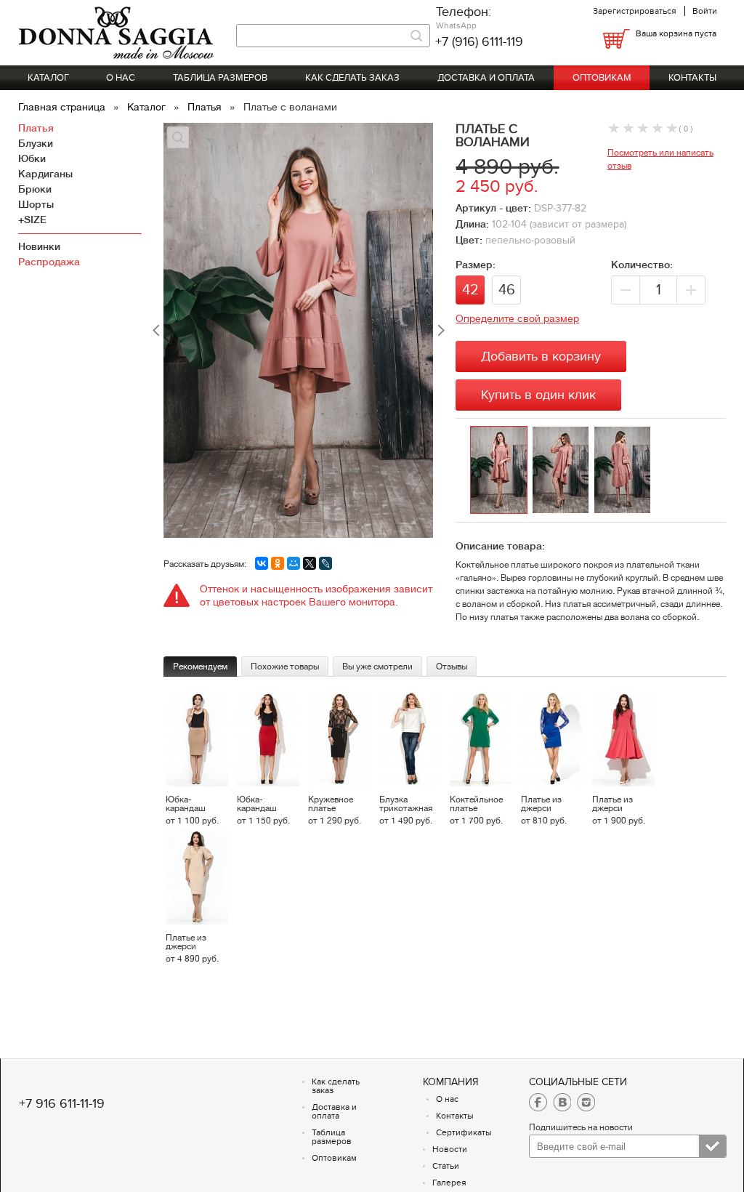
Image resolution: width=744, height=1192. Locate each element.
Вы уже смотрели (377, 666)
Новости (449, 1149)
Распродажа (49, 262)
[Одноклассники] (277, 563)
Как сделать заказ (352, 78)
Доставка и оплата (486, 78)
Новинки (39, 246)
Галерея (449, 1182)
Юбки (32, 158)
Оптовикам (602, 78)
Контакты (692, 78)
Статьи (445, 1166)
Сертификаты (464, 1132)
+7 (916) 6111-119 (479, 41)
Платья (206, 107)
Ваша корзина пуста (676, 33)
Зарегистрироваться (634, 11)
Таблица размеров (220, 78)
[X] (309, 563)
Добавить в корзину (541, 356)
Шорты (36, 204)
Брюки (35, 189)
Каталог (48, 78)
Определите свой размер (517, 318)
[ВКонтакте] (261, 563)
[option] (501, 470)
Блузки (35, 143)
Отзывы (451, 666)
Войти (704, 11)
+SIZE (32, 219)
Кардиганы (45, 174)
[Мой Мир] (293, 563)
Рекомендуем (200, 666)
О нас (120, 78)
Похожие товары (285, 666)
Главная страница (63, 107)
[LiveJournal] (325, 563)
